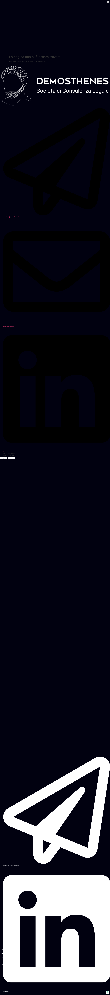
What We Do (5, 957)
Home (3, 950)
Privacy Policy (4, 458)
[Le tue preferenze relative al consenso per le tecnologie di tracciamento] (107, 992)
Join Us (4, 964)
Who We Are (5, 953)
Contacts (5, 960)
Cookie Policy (11, 458)
